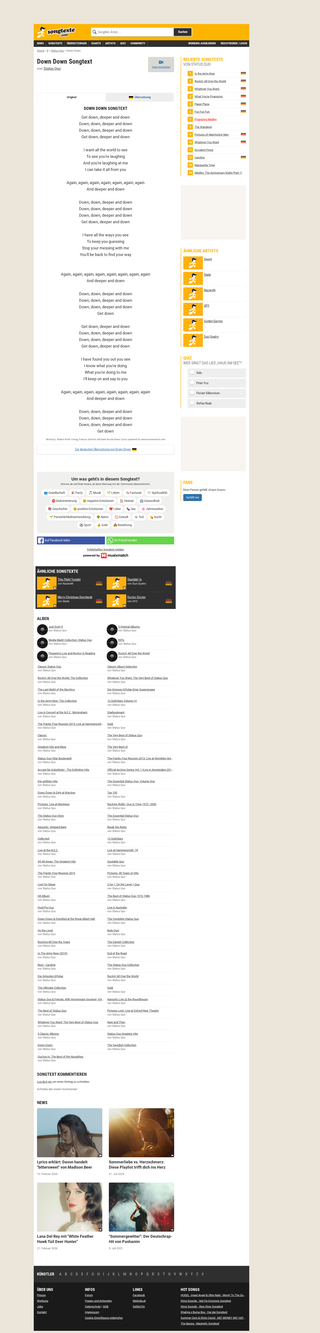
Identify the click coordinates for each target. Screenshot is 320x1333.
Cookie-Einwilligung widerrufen (104, 1317)
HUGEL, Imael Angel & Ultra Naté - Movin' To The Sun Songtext (218, 1295)
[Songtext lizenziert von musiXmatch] (105, 555)
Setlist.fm (139, 1306)
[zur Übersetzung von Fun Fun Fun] (243, 111)
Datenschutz (93, 1306)
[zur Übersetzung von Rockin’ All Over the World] (243, 81)
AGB (105, 1306)
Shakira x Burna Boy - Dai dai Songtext (204, 1312)
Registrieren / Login (234, 43)
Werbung (42, 1300)
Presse (41, 1295)
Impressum (92, 1312)
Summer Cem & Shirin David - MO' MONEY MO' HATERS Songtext (220, 1317)
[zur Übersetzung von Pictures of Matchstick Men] (243, 134)
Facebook (139, 1295)
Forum (89, 1295)
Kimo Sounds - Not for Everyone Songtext (206, 1300)
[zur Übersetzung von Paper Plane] (243, 104)
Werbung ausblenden (202, 43)
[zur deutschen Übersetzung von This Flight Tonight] (99, 583)
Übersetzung (143, 97)
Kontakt (42, 1312)
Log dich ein (44, 1081)
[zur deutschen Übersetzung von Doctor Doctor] (168, 600)
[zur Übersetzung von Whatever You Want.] (243, 88)
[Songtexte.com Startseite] (57, 32)
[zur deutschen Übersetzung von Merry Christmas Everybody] (99, 600)
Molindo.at (139, 1300)
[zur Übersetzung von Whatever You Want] (243, 142)
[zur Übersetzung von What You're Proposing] (243, 96)
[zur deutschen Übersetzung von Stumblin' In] (168, 583)
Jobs (40, 1306)
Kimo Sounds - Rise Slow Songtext (202, 1306)
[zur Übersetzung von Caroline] (243, 157)
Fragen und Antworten (98, 1300)
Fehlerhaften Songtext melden (105, 549)
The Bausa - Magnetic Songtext (200, 1323)
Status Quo (52, 68)
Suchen (182, 32)
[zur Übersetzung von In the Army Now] (243, 73)
